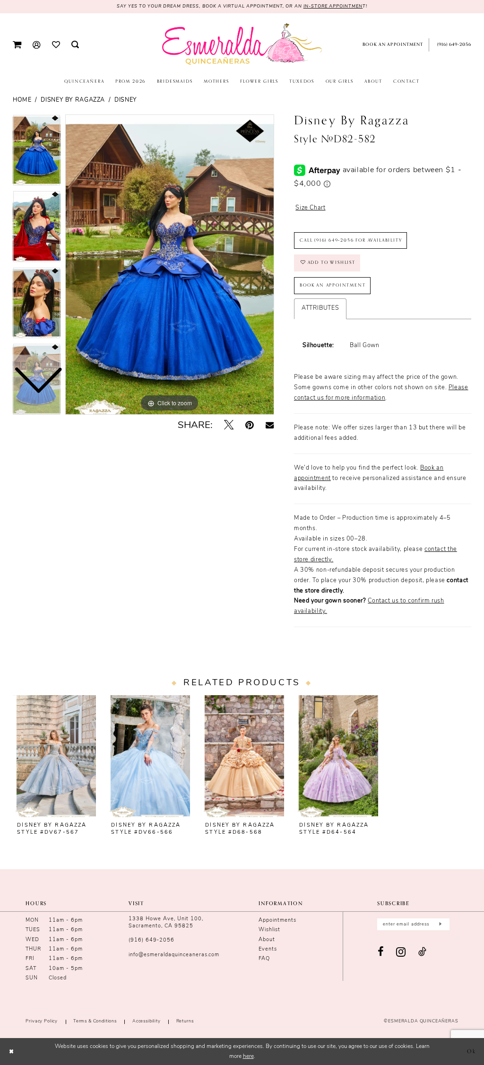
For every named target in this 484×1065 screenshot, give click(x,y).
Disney (125, 100)
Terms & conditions (95, 1021)
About (267, 940)
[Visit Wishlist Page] (55, 45)
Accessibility (146, 1021)
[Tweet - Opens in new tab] (229, 425)
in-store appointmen (333, 6)
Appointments (277, 920)
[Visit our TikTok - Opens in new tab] (422, 952)
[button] (17, 45)
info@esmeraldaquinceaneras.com (174, 955)
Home (22, 100)
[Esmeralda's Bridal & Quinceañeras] (242, 44)
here (248, 1056)
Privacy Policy (42, 1021)
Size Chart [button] (310, 208)
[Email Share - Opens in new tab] (269, 425)
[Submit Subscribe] (440, 924)
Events (268, 949)
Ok (471, 1051)
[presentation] (54, 756)
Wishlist (269, 930)
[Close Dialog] (11, 1051)
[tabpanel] (170, 265)
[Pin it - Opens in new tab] (249, 425)
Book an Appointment (332, 285)
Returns (185, 1021)
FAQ (264, 958)
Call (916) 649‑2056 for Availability (351, 240)
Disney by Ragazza (73, 100)
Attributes (320, 308)
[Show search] (75, 45)
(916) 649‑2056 (151, 940)
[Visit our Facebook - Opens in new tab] (381, 952)
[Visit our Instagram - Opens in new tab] (401, 952)
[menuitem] (17, 45)
